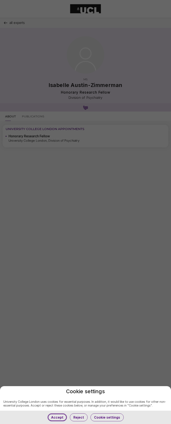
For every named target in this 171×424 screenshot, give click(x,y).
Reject (78, 417)
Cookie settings (107, 417)
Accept (57, 417)
